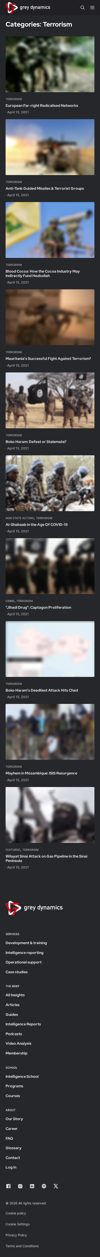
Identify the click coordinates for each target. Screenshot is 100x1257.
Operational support (24, 962)
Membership (16, 1053)
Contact (13, 1157)
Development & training (26, 942)
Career (12, 1128)
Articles (13, 1004)
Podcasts (14, 1033)
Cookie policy (16, 1213)
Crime (10, 601)
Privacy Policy (16, 1235)
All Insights (15, 995)
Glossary (13, 1147)
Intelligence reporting (24, 952)
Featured (13, 850)
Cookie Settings (18, 1224)
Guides (12, 1014)
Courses (13, 1095)
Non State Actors (20, 518)
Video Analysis (18, 1043)
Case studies (17, 972)
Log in (11, 1167)
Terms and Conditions (22, 1246)
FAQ (9, 1138)
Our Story (14, 1118)
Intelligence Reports (23, 1024)
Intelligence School (22, 1076)
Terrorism (14, 99)
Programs (14, 1086)
